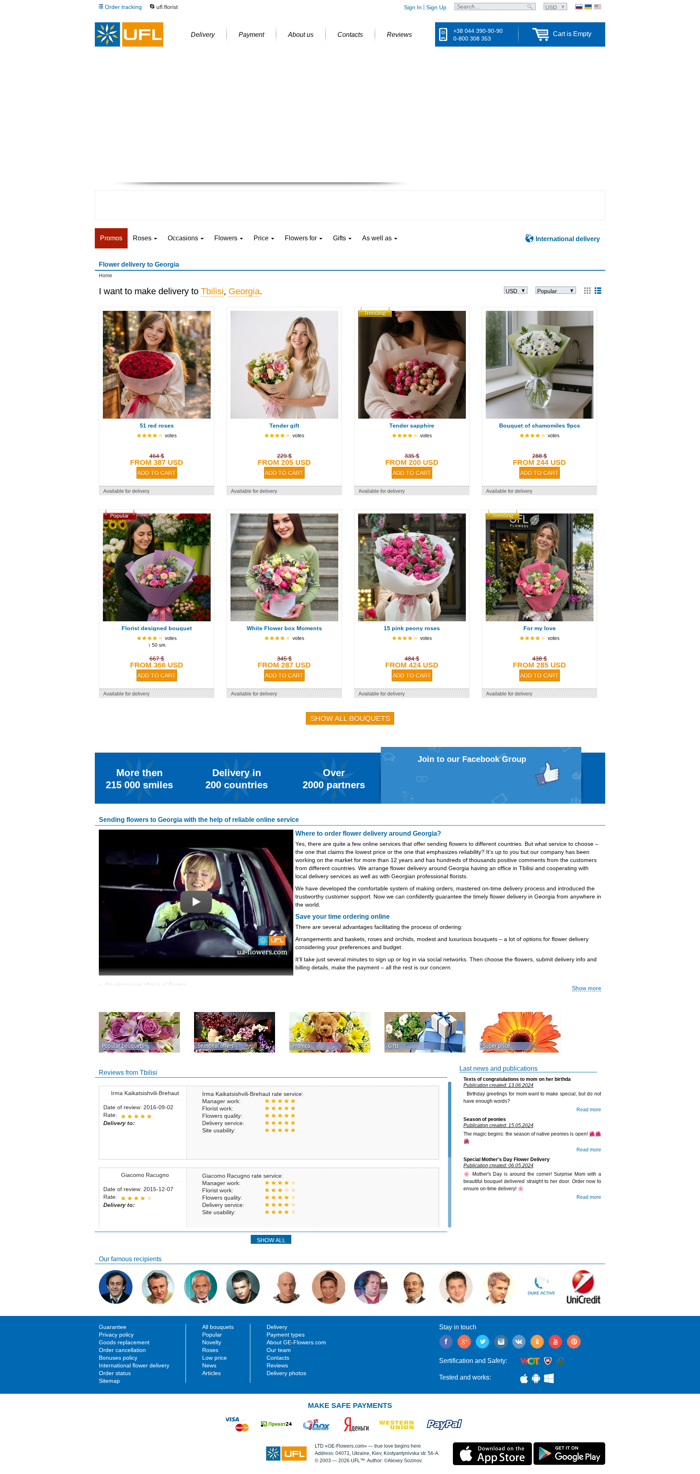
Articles (211, 1373)
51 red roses (157, 425)
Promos (111, 238)
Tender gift (284, 425)
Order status (115, 1373)
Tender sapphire (411, 425)
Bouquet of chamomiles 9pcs (539, 425)
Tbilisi (212, 291)
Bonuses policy (118, 1357)
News (209, 1365)
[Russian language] (579, 6)
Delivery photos (286, 1373)
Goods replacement (124, 1342)
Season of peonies (484, 1119)
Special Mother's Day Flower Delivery (506, 1159)
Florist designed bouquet (157, 628)
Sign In (413, 7)
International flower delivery (134, 1365)
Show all (271, 1240)
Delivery (277, 1327)
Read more (588, 1109)
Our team (279, 1350)
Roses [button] (143, 238)
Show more (586, 988)
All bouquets (218, 1327)
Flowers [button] (226, 238)
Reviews (277, 1365)
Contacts (278, 1357)
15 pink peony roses (412, 628)
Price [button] (262, 238)
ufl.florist (167, 7)
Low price (214, 1357)
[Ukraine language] (588, 6)
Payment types (286, 1334)
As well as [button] (377, 238)
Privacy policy (116, 1334)
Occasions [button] (184, 238)
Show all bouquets (350, 719)
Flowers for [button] (301, 238)
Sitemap (109, 1381)
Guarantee (112, 1327)
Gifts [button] (340, 238)
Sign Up (436, 7)
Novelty (211, 1342)
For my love (539, 628)
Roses (210, 1350)
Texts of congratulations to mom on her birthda (517, 1079)
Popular (212, 1334)
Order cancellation (122, 1350)
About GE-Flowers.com (296, 1342)
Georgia (244, 291)
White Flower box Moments (284, 628)
